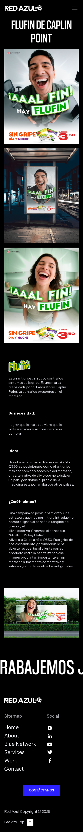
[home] (22, 8)
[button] (74, 8)
